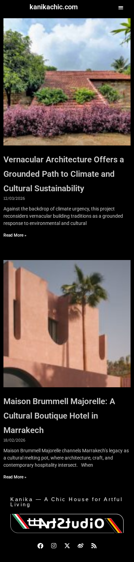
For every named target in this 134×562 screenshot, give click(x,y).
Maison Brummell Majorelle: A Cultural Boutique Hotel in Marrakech (59, 416)
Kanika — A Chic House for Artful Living (66, 501)
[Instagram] (53, 546)
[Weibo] (80, 546)
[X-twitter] (67, 546)
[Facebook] (40, 546)
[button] (121, 7)
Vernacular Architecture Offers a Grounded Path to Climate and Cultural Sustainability (63, 174)
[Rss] (94, 546)
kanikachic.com (54, 7)
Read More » (14, 235)
